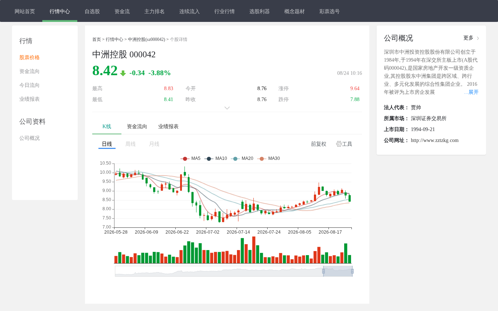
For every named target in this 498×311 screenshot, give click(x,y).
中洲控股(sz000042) (146, 39)
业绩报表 (29, 99)
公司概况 (29, 138)
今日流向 (29, 85)
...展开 (471, 92)
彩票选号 (329, 11)
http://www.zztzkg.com (435, 140)
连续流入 (189, 11)
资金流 (122, 11)
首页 (96, 39)
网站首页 (25, 11)
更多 (468, 38)
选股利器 (259, 11)
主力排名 (154, 11)
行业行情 (224, 11)
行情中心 (60, 11)
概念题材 (294, 11)
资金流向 (29, 71)
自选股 (92, 11)
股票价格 (29, 57)
